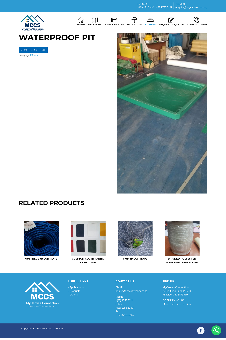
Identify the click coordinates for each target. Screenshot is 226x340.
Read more (41, 241)
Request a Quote (33, 50)
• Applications (76, 287)
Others (34, 55)
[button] (216, 330)
